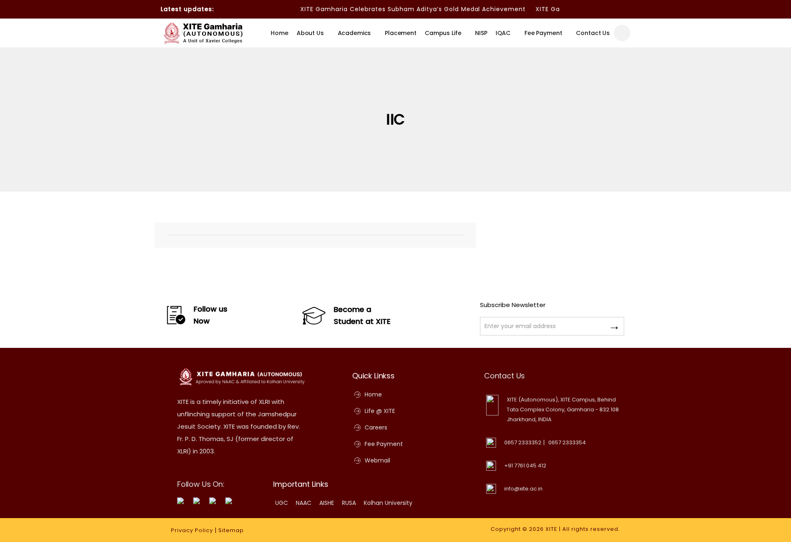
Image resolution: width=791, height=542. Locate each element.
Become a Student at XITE (362, 315)
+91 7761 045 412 (525, 465)
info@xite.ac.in (523, 489)
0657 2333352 (522, 442)
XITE (551, 529)
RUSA (349, 503)
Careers (376, 427)
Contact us (593, 33)
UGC (281, 503)
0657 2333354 (567, 442)
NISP (481, 33)
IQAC (503, 33)
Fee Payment (543, 33)
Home (279, 33)
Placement (401, 33)
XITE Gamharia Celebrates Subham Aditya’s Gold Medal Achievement (404, 9)
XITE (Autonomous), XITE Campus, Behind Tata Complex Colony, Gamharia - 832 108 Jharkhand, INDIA (563, 409)
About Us (310, 33)
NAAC (303, 503)
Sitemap (231, 530)
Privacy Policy (192, 530)
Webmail (377, 460)
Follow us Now (210, 315)
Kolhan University (388, 503)
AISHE (326, 503)
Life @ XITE (380, 411)
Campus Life (443, 33)
